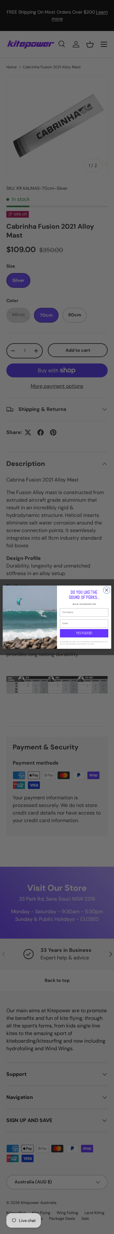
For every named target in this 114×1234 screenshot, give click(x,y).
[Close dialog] (106, 589)
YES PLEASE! (84, 633)
